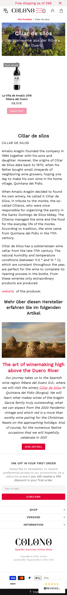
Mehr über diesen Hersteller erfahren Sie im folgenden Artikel (33, 307)
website (8, 291)
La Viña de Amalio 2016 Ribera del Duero (17, 97)
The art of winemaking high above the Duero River (33, 367)
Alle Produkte (25, 19)
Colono (14, 11)
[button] (51, 586)
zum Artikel (33, 446)
